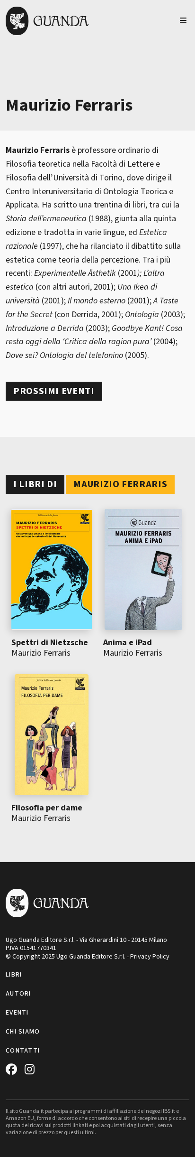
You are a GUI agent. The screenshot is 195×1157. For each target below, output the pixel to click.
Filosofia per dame (46, 808)
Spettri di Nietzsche (49, 643)
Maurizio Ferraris (41, 653)
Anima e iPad (127, 643)
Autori (18, 993)
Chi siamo (23, 1031)
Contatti (23, 1050)
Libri (14, 974)
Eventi (17, 1012)
